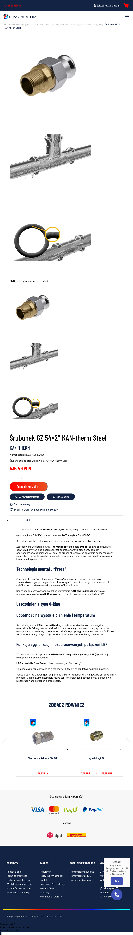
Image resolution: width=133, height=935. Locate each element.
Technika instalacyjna (18, 24)
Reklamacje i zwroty (51, 896)
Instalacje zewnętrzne (18, 888)
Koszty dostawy (21, 504)
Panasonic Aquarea (80, 879)
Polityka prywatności (51, 875)
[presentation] (4, 743)
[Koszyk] (126, 5)
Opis (28, 520)
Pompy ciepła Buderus (82, 871)
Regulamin (45, 871)
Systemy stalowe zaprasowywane (67, 24)
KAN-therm (20, 448)
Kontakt (44, 879)
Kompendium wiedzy (17, 892)
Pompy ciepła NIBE (80, 875)
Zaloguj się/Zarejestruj (108, 5)
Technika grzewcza (16, 875)
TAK (117, 881)
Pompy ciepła (14, 871)
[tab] (29, 520)
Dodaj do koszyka (27, 486)
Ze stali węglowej (94, 24)
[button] (116, 894)
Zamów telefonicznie (29, 496)
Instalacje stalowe (40, 24)
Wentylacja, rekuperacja (19, 883)
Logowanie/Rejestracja (52, 883)
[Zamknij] (129, 858)
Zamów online (63, 496)
